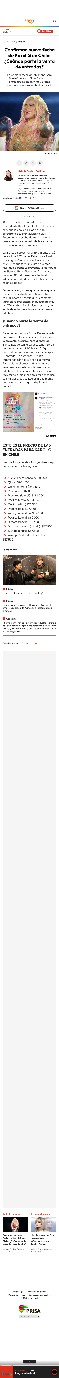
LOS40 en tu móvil (29, 1298)
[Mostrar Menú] (4, 21)
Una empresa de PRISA (29, 1308)
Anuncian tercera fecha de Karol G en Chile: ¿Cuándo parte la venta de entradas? (15, 1240)
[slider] (29, 1365)
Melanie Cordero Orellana (31, 171)
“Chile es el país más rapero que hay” (23, 593)
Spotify (42, 1263)
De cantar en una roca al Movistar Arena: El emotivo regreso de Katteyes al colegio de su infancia (27, 607)
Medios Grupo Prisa (29, 1316)
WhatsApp (33, 163)
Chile (5, 32)
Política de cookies (16, 1295)
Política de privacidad (36, 1292)
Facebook (19, 163)
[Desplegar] (29, 1361)
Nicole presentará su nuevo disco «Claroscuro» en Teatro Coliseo (42, 1240)
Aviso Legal (18, 1292)
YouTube (23, 1263)
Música (21, 42)
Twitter (26, 163)
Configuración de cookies (39, 1295)
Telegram (40, 163)
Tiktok (10, 1263)
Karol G (33, 643)
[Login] (54, 21)
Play (54, 1372)
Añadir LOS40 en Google (32, 208)
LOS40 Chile (30, 21)
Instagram (17, 1263)
